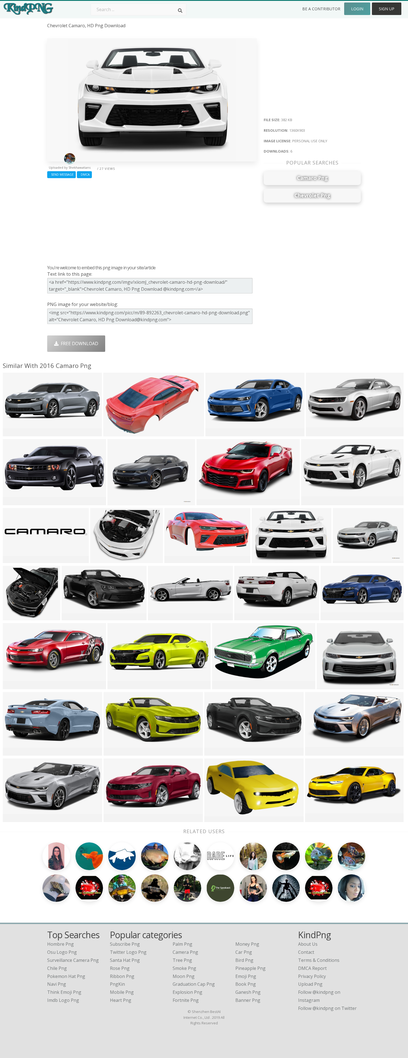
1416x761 (316, 752)
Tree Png (182, 960)
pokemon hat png (66, 976)
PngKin (117, 984)
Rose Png (120, 968)
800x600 (13, 559)
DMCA (84, 174)
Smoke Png (184, 968)
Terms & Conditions (318, 960)
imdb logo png (63, 1000)
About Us (308, 944)
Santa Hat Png (125, 960)
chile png (57, 968)
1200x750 (223, 685)
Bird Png (244, 960)
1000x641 (176, 559)
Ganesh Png (248, 992)
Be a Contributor (321, 8)
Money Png (247, 944)
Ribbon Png (122, 976)
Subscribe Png (125, 944)
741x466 (113, 432)
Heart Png (120, 1000)
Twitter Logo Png (128, 952)
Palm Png (182, 944)
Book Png (245, 984)
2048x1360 (314, 501)
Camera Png (185, 952)
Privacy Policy (312, 976)
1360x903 (263, 559)
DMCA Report (312, 968)
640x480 (316, 432)
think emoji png (64, 992)
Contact (306, 952)
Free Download (78, 343)
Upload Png (310, 984)
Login (357, 8)
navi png (56, 984)
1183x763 (216, 818)
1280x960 (119, 501)
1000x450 (14, 501)
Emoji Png (245, 976)
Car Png (243, 952)
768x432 (13, 432)
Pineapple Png (250, 968)
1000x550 (217, 432)
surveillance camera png (73, 960)
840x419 (331, 616)
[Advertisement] (152, 220)
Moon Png (184, 976)
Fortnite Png (186, 1000)
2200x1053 (15, 685)
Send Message (61, 174)
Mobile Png (122, 992)
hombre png (60, 944)
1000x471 (316, 818)
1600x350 (119, 685)
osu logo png (62, 952)
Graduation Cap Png (194, 984)
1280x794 (208, 501)
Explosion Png (187, 992)
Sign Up (386, 8)
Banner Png (247, 1000)
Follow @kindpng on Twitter (327, 1008)
